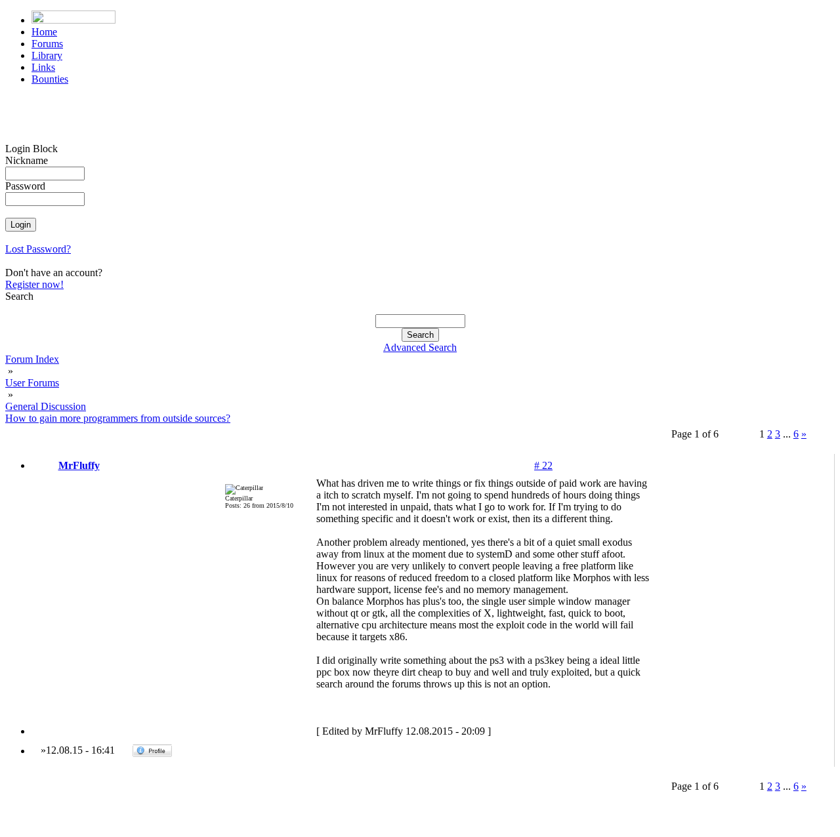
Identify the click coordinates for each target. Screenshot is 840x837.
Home (44, 31)
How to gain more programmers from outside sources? (117, 418)
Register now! (34, 284)
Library (47, 55)
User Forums (32, 382)
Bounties (50, 79)
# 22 (543, 465)
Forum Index (32, 359)
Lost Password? (38, 249)
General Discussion (45, 406)
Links (43, 67)
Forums (47, 43)
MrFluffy (79, 465)
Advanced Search (420, 347)
